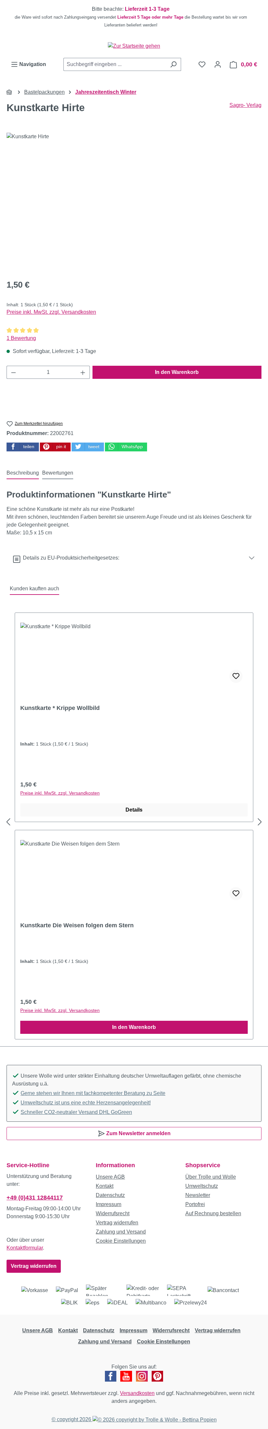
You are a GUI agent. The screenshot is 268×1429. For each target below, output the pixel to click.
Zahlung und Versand (121, 1232)
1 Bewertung (21, 338)
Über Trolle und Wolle (210, 1177)
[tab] (23, 473)
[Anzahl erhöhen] (83, 372)
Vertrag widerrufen (34, 1266)
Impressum (108, 1204)
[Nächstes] (260, 822)
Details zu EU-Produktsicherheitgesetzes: (69, 558)
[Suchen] (173, 64)
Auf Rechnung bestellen (213, 1213)
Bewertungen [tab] (57, 473)
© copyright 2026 (72, 1419)
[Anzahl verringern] (13, 372)
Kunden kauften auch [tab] (34, 588)
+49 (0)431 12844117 (35, 1197)
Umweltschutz (201, 1186)
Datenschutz (110, 1195)
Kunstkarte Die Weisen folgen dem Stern (77, 925)
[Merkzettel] (202, 64)
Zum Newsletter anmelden (138, 1133)
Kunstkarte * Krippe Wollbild (60, 708)
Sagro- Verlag (245, 105)
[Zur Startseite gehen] (134, 46)
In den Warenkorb (177, 372)
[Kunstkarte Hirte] (134, 203)
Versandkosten (137, 1393)
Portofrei (195, 1204)
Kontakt (104, 1186)
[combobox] (114, 64)
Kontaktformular (25, 1248)
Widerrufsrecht (112, 1213)
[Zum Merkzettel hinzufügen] (236, 676)
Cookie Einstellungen (121, 1241)
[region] (134, 17)
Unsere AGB (110, 1177)
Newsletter (197, 1195)
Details (134, 810)
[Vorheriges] (8, 822)
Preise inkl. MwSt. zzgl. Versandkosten (51, 312)
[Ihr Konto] (218, 64)
